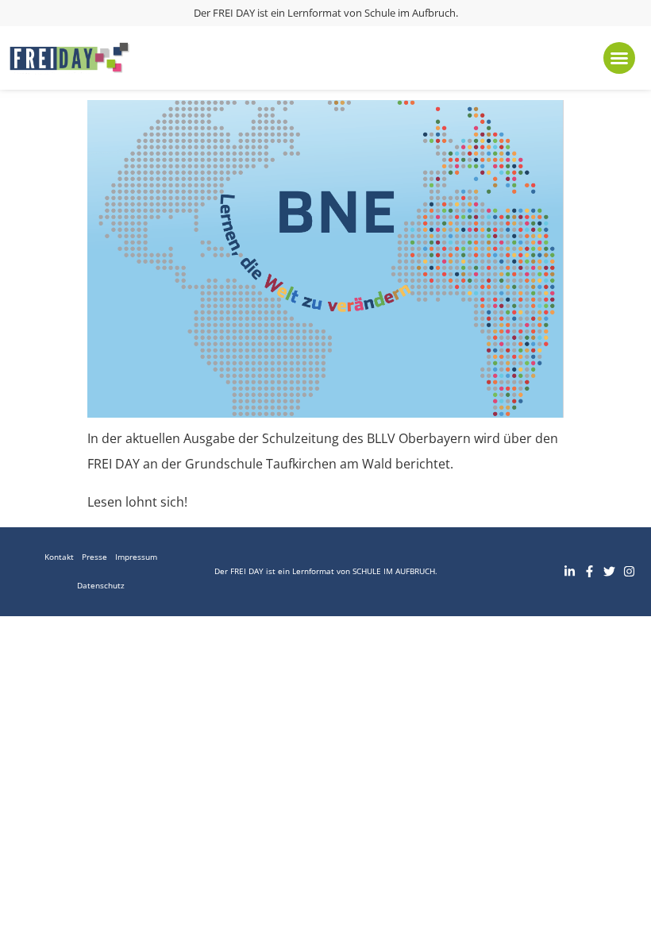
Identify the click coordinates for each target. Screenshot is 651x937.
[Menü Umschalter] (619, 58)
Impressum (136, 557)
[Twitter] (609, 571)
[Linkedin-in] (570, 571)
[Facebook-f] (589, 571)
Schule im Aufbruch (410, 13)
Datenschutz (101, 585)
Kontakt (59, 557)
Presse (94, 557)
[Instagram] (629, 571)
